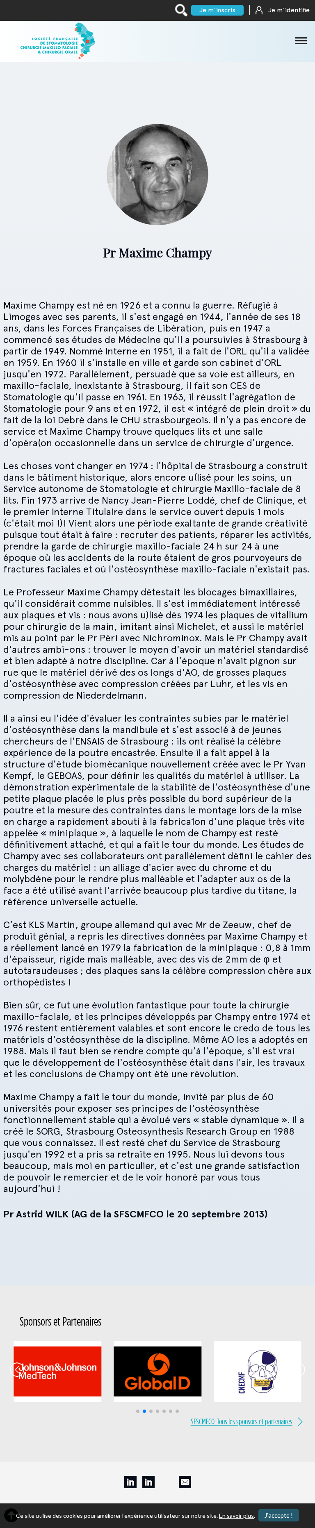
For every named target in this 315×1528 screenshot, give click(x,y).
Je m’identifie (289, 10)
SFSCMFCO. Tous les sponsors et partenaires (241, 1421)
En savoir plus (236, 1515)
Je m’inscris (217, 10)
